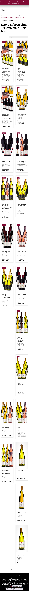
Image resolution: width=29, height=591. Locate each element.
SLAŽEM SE (9, 588)
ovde (11, 586)
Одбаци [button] (19, 3)
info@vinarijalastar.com (7, 17)
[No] (27, 583)
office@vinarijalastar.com (19, 17)
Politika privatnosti (17, 586)
